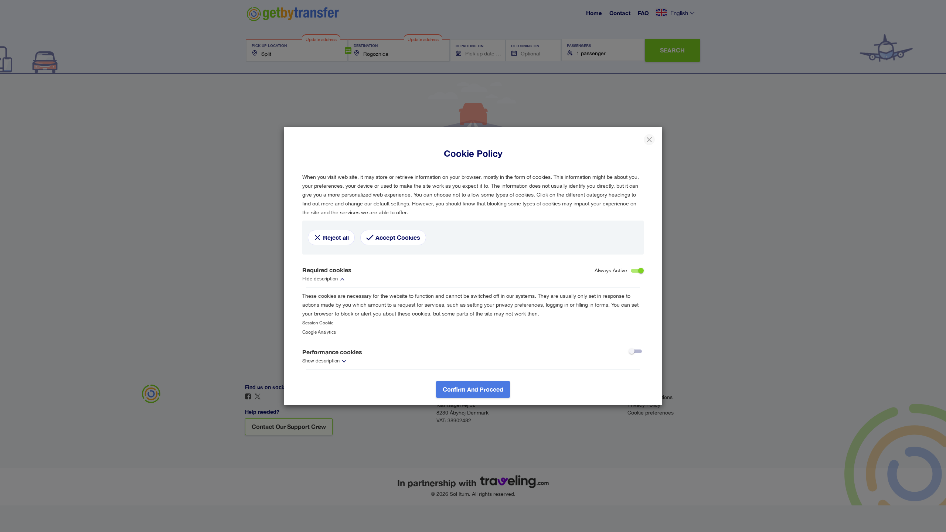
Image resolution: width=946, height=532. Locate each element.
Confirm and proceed (473, 389)
